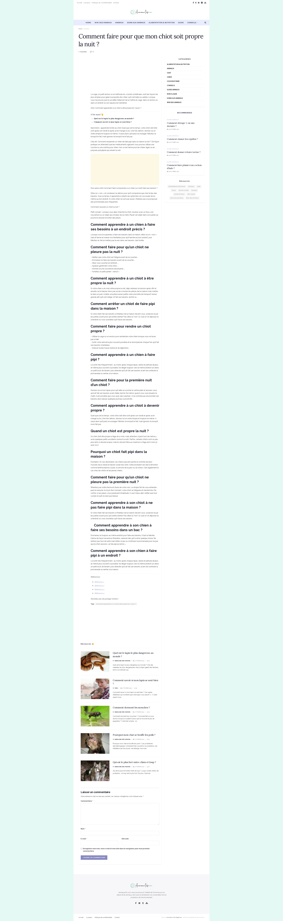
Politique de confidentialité (102, 3)
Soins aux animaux (136, 22)
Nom (83, 829)
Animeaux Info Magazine (174, 917)
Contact (116, 3)
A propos (86, 3)
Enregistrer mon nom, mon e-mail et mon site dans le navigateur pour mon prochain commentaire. (116, 850)
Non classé (172, 94)
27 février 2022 (139, 661)
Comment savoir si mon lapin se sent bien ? (113, 122)
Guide (181, 22)
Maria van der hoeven (122, 661)
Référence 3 (99, 589)
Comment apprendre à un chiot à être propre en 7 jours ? (116, 604)
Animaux (119, 22)
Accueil (79, 3)
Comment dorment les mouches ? (131, 707)
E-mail (84, 839)
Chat (169, 73)
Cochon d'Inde (173, 81)
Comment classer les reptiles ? (182, 139)
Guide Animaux (173, 90)
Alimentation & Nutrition (162, 22)
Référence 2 (99, 586)
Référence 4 (99, 593)
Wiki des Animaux (103, 22)
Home (88, 22)
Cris (116, 688)
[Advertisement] (120, 77)
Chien (169, 77)
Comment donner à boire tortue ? (184, 152)
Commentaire (87, 801)
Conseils (191, 22)
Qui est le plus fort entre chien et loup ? (134, 762)
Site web (125, 839)
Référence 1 (99, 582)
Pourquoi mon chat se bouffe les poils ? (134, 734)
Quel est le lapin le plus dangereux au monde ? (114, 118)
